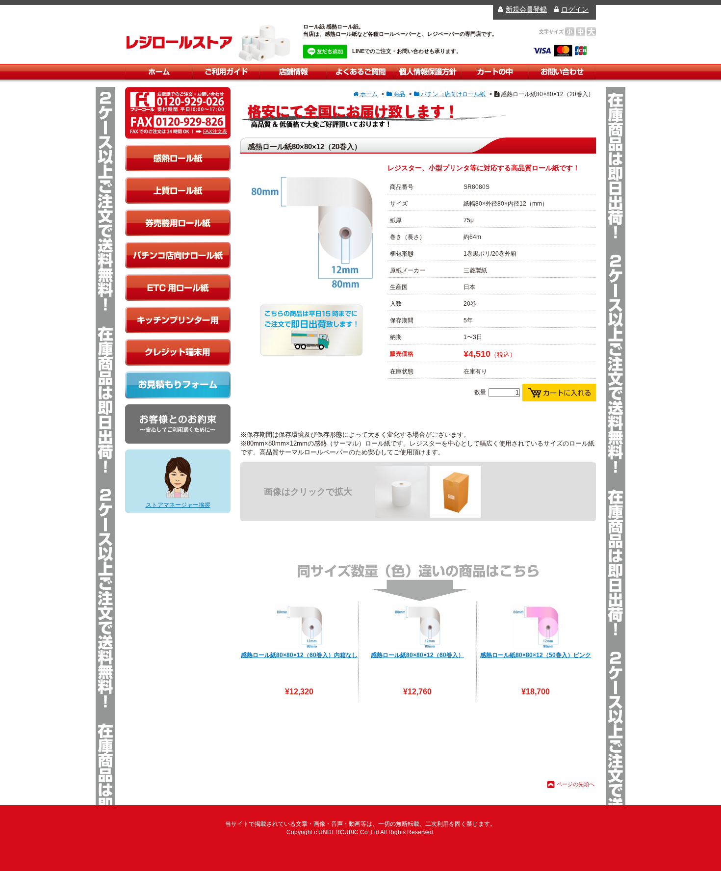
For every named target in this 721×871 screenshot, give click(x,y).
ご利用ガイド (225, 71)
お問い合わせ (561, 71)
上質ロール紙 (178, 190)
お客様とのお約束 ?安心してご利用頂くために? (178, 424)
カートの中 (494, 71)
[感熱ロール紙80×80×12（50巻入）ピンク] (535, 626)
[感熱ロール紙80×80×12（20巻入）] (311, 291)
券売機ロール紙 (178, 223)
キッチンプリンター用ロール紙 (178, 320)
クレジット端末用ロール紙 (178, 352)
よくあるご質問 (360, 71)
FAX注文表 (215, 131)
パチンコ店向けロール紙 (178, 255)
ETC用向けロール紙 (178, 287)
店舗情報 (293, 71)
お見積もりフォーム (178, 384)
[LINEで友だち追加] (325, 51)
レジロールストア (179, 42)
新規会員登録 (526, 9)
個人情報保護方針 (427, 71)
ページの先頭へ (575, 784)
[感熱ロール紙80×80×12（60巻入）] (417, 626)
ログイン (575, 9)
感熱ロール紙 (178, 158)
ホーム (158, 71)
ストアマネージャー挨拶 (178, 504)
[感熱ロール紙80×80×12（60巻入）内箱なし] (299, 626)
